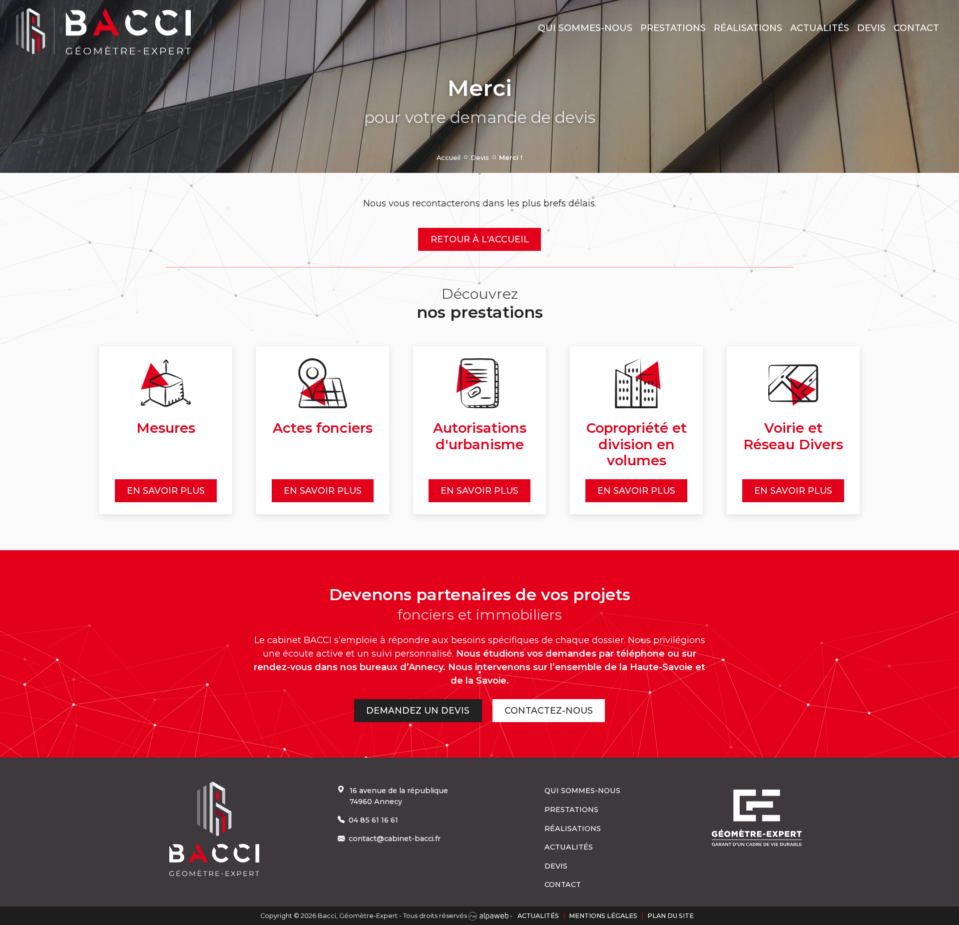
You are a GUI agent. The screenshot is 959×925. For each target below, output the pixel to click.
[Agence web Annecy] (489, 916)
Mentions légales (603, 916)
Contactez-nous (548, 710)
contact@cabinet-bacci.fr (395, 838)
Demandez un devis (418, 710)
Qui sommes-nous (585, 27)
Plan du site (670, 916)
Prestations (673, 27)
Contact (916, 27)
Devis (871, 27)
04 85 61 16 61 (373, 820)
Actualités (819, 27)
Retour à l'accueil (480, 239)
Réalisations (748, 27)
